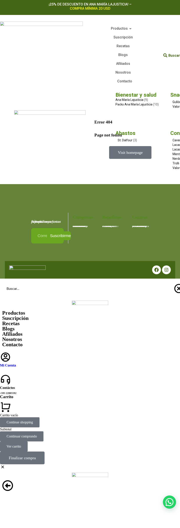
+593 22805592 (8, 393)
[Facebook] (156, 269)
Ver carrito (14, 446)
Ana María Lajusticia (129, 100)
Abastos (125, 133)
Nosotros (12, 339)
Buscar (174, 55)
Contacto (12, 344)
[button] (169, 502)
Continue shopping (20, 422)
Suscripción (15, 318)
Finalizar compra (22, 458)
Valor (176, 106)
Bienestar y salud (136, 95)
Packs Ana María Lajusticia (133, 104)
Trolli (176, 163)
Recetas (11, 323)
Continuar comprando (22, 436)
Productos (13, 313)
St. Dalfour (125, 140)
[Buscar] (165, 55)
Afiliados (12, 334)
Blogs (8, 329)
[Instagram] (166, 269)
